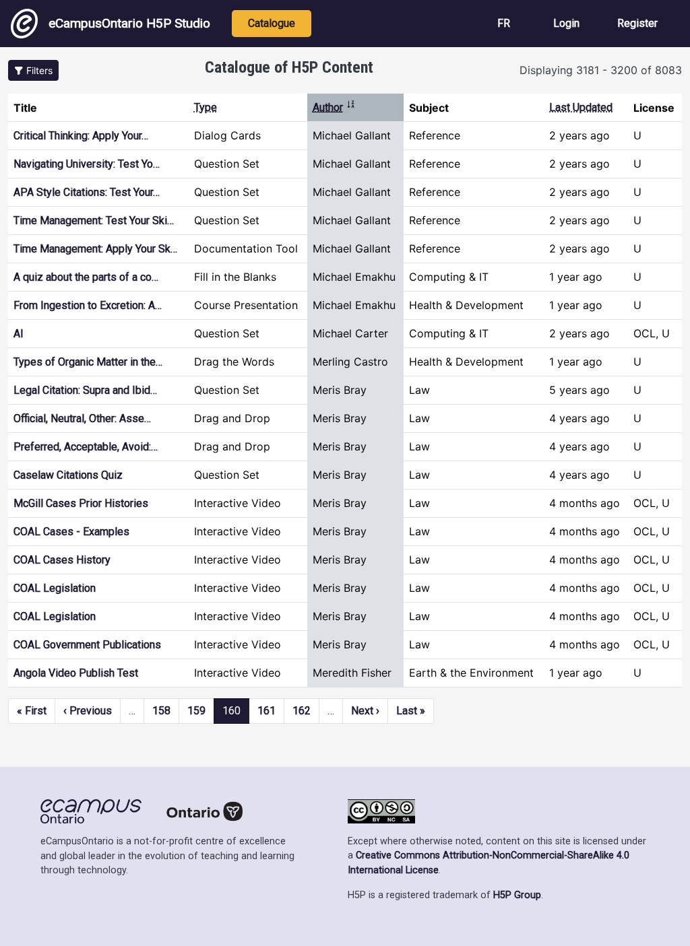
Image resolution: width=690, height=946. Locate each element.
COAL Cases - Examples (71, 531)
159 (196, 710)
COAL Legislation (54, 588)
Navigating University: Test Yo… (86, 164)
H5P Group (517, 895)
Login (566, 23)
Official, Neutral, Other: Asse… (82, 418)
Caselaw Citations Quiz (68, 475)
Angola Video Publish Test (75, 673)
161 (266, 710)
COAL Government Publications (87, 644)
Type (205, 107)
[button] (33, 70)
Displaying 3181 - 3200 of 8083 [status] (601, 70)
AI (18, 333)
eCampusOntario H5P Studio (129, 23)
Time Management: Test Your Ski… (93, 220)
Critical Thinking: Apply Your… (80, 135)
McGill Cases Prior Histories (80, 503)
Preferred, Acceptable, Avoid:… (85, 446)
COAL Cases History (62, 559)
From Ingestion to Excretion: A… (87, 305)
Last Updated (581, 107)
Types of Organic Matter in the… (87, 362)
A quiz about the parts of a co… (85, 277)
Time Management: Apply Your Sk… (95, 248)
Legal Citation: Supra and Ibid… (85, 390)
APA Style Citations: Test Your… (86, 192)
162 (301, 710)
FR (503, 23)
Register (637, 23)
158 (161, 710)
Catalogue (271, 23)
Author (334, 107)
